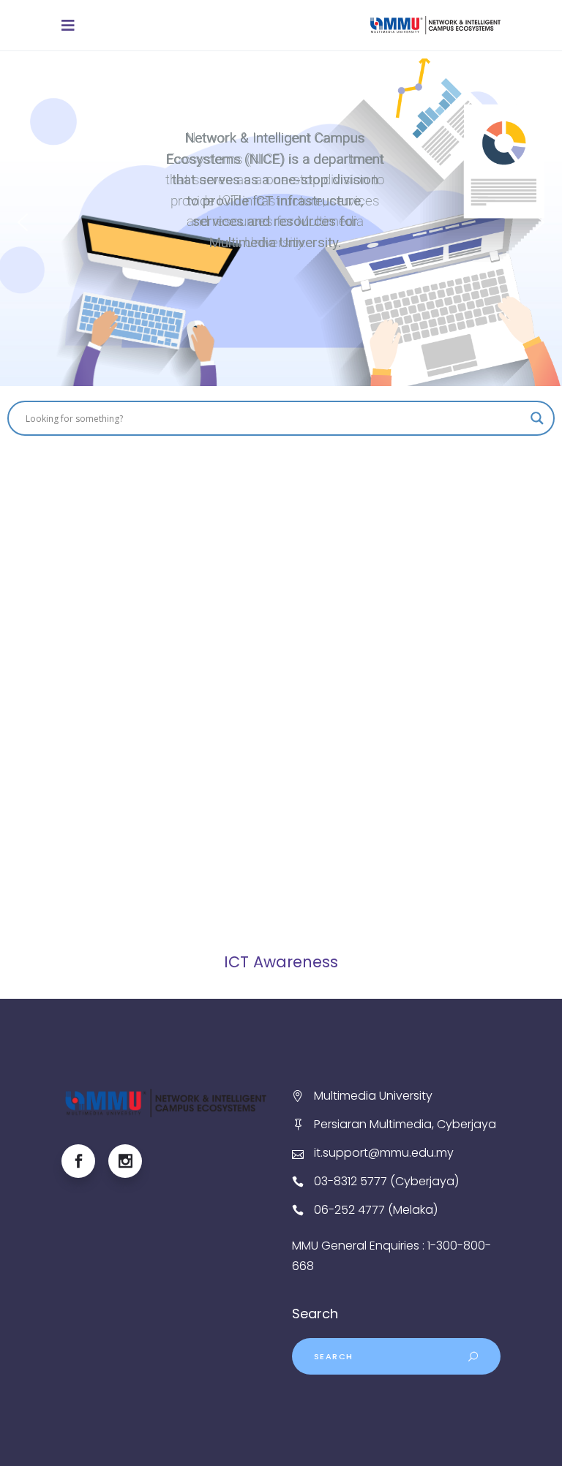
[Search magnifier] (537, 418)
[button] (22, 222)
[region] (281, 222)
